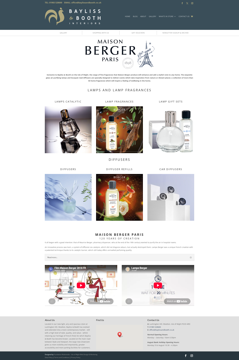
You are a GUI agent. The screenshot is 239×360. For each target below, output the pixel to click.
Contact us (184, 16)
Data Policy (49, 357)
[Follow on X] (187, 3)
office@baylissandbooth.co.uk (86, 2)
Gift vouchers (138, 33)
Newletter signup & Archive (175, 33)
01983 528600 (155, 327)
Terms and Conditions (61, 357)
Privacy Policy (75, 357)
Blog (135, 16)
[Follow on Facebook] (182, 3)
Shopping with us (101, 33)
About (143, 16)
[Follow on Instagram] (192, 3)
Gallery (152, 16)
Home (127, 16)
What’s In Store (166, 16)
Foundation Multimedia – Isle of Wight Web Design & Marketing (75, 354)
